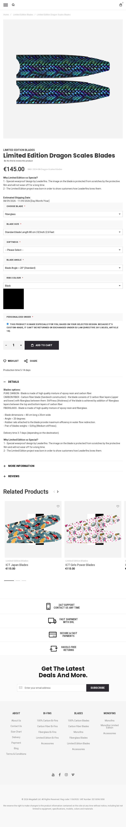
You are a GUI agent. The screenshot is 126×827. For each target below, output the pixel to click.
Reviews (13, 476)
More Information (21, 466)
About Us (16, 720)
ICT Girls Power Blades (80, 565)
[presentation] (58, 491)
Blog (16, 748)
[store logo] (63, 5)
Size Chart (16, 731)
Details (13, 381)
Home (6, 15)
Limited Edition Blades (23, 15)
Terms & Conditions (16, 754)
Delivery (16, 737)
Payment (16, 743)
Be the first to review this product (18, 161)
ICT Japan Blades (17, 565)
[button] (58, 506)
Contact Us (16, 726)
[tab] (63, 382)
